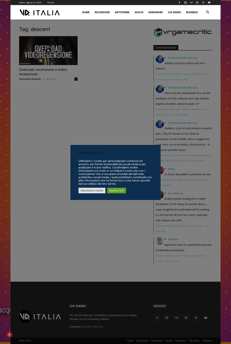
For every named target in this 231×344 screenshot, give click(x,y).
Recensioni (102, 12)
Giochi (139, 12)
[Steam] (191, 2)
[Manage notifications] (9, 334)
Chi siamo (174, 12)
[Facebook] (179, 2)
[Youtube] (209, 2)
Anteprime (122, 12)
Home (86, 12)
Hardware (155, 12)
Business (192, 12)
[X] (203, 2)
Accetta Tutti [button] (116, 190)
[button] (207, 12)
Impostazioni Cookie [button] (92, 190)
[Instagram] (185, 2)
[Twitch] (197, 2)
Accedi (50, 2)
